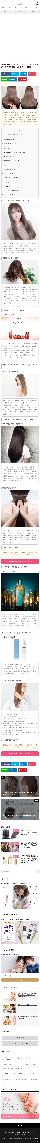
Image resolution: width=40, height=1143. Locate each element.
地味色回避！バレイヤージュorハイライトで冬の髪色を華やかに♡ (29, 832)
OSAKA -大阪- (20, 1038)
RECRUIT (16, 1134)
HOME (4, 11)
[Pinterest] (22, 79)
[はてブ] (23, 74)
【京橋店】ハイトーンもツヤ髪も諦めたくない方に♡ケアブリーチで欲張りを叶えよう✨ (19, 1058)
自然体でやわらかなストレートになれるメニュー (15, 152)
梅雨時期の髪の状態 (8, 139)
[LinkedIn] (12, 79)
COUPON (32, 7)
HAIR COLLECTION (12, 7)
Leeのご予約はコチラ (8, 173)
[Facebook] (6, 74)
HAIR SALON (23, 7)
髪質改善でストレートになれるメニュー (13, 160)
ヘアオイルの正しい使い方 (11, 190)
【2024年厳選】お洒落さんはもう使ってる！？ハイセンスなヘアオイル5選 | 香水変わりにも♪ (29, 859)
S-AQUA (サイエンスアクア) (11, 165)
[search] (37, 871)
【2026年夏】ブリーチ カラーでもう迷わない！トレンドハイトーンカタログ (20, 1074)
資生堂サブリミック (9, 169)
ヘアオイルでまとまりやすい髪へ (11, 177)
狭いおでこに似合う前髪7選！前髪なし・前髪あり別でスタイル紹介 (29, 845)
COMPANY (24, 1134)
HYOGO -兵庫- (20, 1043)
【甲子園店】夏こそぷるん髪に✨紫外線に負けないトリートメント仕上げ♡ (19, 1080)
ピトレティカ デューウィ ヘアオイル (14, 186)
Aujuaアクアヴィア (9, 148)
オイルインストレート (10, 156)
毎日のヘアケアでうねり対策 (10, 143)
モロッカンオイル (9, 182)
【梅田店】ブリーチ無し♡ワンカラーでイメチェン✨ (15, 1068)
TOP (2, 7)
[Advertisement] (20, 39)
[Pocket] (32, 74)
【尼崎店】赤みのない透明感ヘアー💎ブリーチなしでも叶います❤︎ (19, 1064)
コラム (11, 11)
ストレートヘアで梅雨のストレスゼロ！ (13, 134)
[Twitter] (15, 74)
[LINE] (4, 79)
